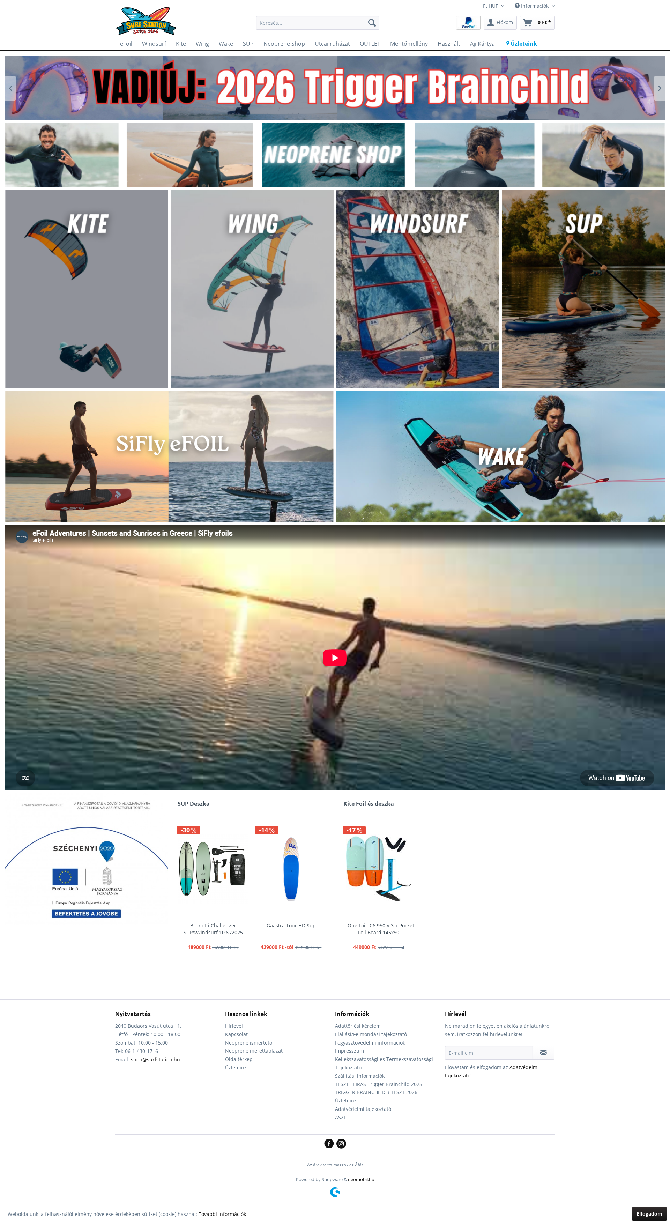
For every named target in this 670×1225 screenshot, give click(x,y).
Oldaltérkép (239, 1059)
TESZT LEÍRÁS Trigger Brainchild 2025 (378, 1084)
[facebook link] (330, 1144)
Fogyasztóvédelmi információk (370, 1042)
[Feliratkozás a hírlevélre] (543, 1053)
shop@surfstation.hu (155, 1059)
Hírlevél (234, 1026)
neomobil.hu (361, 1179)
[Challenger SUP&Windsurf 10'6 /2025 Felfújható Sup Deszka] (213, 868)
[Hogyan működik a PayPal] (468, 22)
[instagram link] (341, 1144)
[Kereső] (372, 23)
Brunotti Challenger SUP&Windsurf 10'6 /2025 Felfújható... (213, 929)
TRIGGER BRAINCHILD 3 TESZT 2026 (376, 1092)
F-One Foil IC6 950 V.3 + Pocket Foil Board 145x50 (378, 929)
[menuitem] (317, 23)
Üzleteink (236, 1067)
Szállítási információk (360, 1075)
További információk (222, 1214)
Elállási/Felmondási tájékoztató (371, 1034)
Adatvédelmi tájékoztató (363, 1109)
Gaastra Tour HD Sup (291, 925)
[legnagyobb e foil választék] (335, 88)
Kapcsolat (236, 1034)
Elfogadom (649, 1213)
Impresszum (349, 1050)
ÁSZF (340, 1117)
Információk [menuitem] (535, 5)
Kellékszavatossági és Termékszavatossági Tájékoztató (384, 1063)
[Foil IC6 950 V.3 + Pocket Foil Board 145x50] (379, 868)
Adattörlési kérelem (358, 1026)
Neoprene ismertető (248, 1042)
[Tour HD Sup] (291, 868)
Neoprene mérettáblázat (254, 1050)
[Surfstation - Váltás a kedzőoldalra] (149, 24)
